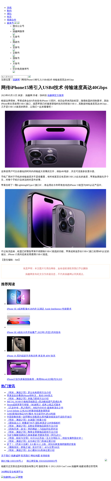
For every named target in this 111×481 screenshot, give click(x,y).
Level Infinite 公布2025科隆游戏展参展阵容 (28, 410)
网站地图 (35, 455)
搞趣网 (16, 79)
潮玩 (9, 13)
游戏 (9, 7)
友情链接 (45, 455)
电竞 (9, 16)
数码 (9, 10)
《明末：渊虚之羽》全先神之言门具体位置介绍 (31, 441)
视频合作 (11, 20)
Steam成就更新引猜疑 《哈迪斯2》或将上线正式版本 (34, 404)
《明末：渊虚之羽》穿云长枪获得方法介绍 (29, 392)
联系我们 (25, 455)
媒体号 (10, 23)
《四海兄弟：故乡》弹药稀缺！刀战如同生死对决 (32, 429)
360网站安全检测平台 (12, 471)
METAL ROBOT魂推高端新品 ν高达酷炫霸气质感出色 (34, 401)
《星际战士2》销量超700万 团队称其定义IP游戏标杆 (33, 423)
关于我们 (5, 455)
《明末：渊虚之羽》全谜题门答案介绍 (26, 420)
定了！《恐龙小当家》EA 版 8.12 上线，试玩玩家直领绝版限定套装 (41, 444)
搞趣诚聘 (15, 455)
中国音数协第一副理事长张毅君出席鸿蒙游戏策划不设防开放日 (39, 417)
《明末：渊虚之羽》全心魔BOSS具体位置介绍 (30, 450)
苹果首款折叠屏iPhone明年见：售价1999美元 (30, 395)
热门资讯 (8, 386)
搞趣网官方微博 (55, 95)
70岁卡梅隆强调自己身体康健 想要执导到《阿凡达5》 (34, 435)
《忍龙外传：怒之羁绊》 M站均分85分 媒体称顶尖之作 (35, 407)
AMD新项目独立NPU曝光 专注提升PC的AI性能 (31, 414)
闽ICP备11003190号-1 (12, 461)
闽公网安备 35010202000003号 (42, 461)
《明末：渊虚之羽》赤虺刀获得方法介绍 (28, 398)
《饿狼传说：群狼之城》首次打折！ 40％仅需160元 (33, 447)
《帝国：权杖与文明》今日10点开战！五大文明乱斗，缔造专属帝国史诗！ (45, 438)
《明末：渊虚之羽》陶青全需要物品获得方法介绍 (32, 432)
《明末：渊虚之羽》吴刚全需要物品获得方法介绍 (32, 426)
